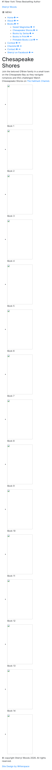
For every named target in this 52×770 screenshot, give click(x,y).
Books (10, 23)
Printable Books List (23, 39)
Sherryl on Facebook (17, 52)
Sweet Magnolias (21, 27)
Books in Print (20, 36)
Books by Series (21, 33)
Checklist (12, 46)
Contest (11, 43)
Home (10, 17)
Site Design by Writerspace (15, 766)
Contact (11, 49)
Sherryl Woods (9, 7)
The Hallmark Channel (38, 81)
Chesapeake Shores (23, 30)
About (10, 20)
